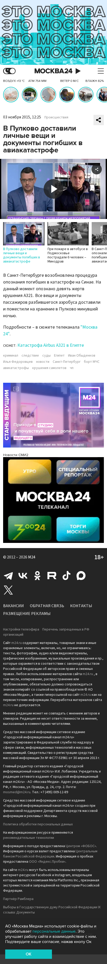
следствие (30, 355)
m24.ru (16, 643)
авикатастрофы (16, 368)
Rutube (52, 575)
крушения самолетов (49, 368)
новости (42, 362)
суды (46, 355)
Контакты (81, 606)
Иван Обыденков (81, 355)
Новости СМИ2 (15, 455)
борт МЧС (91, 362)
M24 (31, 557)
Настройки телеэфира (21, 629)
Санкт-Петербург (67, 362)
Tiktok (66, 575)
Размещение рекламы (27, 613)
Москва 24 (53, 71)
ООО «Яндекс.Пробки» (47, 861)
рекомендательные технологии (28, 837)
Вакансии (13, 606)
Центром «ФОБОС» (81, 846)
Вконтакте (23, 575)
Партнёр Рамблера (18, 899)
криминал (10, 355)
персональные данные (54, 931)
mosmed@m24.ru (16, 792)
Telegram (8, 575)
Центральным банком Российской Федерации (50, 854)
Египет (59, 355)
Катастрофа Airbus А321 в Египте (50, 345)
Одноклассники (37, 575)
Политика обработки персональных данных (38, 824)
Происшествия (56, 117)
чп (71, 368)
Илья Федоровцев (18, 362)
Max (81, 575)
